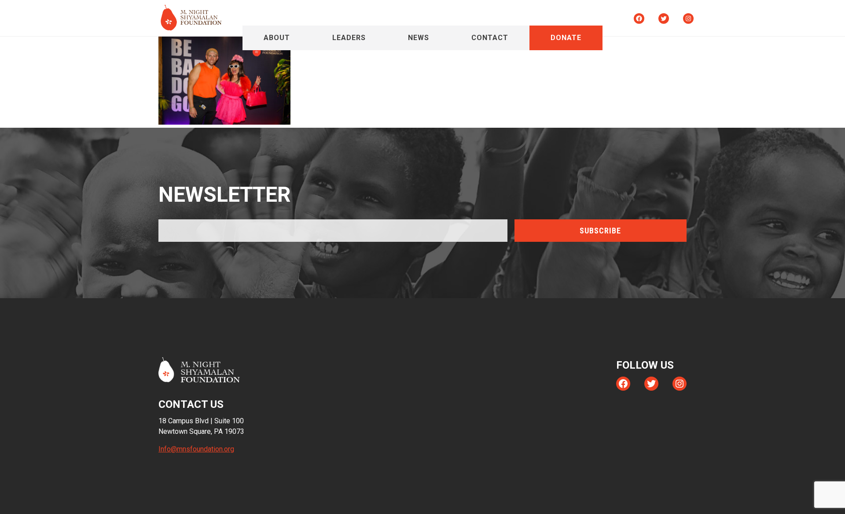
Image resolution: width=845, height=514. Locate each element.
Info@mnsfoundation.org (196, 449)
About (277, 37)
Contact (489, 37)
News (418, 37)
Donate (566, 37)
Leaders (349, 37)
